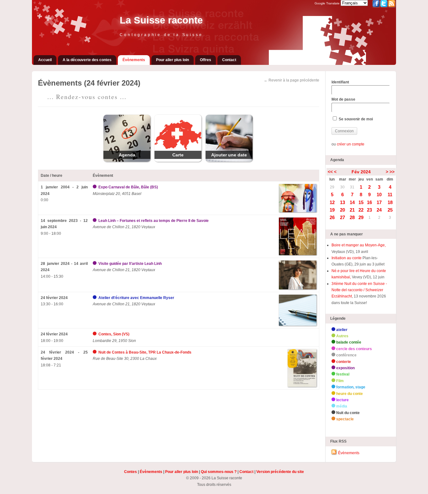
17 (379, 202)
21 (352, 210)
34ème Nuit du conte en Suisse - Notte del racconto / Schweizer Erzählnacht (359, 290)
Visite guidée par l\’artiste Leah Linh (130, 263)
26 (332, 217)
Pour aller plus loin (172, 60)
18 (390, 202)
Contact (229, 60)
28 (352, 217)
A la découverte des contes (87, 60)
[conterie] (95, 334)
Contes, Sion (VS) (113, 334)
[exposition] (95, 187)
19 (332, 210)
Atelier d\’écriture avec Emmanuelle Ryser (136, 298)
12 (332, 202)
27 (342, 217)
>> (391, 171)
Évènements (134, 60)
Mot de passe (343, 99)
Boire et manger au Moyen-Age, (358, 245)
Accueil (45, 60)
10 (379, 194)
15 (360, 202)
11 (390, 194)
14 (352, 202)
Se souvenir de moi (355, 119)
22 (360, 210)
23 (369, 210)
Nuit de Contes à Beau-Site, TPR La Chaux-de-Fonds (144, 352)
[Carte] (177, 160)
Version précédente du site (280, 472)
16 (369, 202)
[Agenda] (126, 160)
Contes (130, 472)
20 (342, 210)
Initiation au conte (347, 258)
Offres (205, 60)
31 (352, 187)
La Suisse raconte (161, 20)
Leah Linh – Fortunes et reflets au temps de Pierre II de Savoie (153, 220)
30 (342, 187)
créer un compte (350, 144)
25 (390, 210)
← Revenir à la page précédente (291, 80)
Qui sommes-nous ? (219, 472)
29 (332, 187)
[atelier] (95, 298)
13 (342, 202)
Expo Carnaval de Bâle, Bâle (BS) (128, 187)
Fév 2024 (361, 171)
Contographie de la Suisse (161, 35)
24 (379, 210)
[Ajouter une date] (229, 160)
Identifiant (340, 82)
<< (330, 171)
